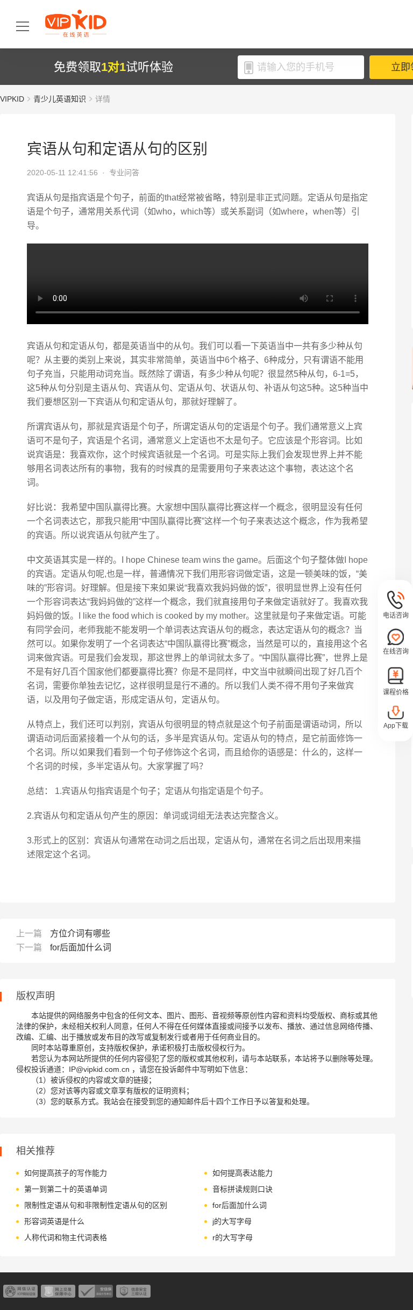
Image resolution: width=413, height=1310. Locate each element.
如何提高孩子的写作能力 (65, 1173)
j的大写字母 (232, 1221)
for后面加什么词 (80, 947)
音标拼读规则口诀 (242, 1189)
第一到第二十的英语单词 (65, 1189)
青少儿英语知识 (59, 99)
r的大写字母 (232, 1237)
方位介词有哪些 (80, 933)
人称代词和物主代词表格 (65, 1237)
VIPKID (12, 99)
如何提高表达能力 (242, 1173)
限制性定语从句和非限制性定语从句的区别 (95, 1205)
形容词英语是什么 (54, 1221)
